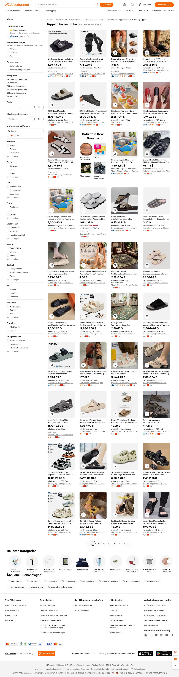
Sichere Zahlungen (47, 605)
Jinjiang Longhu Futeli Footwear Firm (93, 431)
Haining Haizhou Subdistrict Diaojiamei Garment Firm (156, 171)
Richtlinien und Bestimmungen (52, 633)
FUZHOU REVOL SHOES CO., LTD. (93, 74)
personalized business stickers (62, 587)
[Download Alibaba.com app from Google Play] (165, 653)
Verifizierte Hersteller (83, 605)
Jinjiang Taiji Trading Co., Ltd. (91, 334)
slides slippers (16, 581)
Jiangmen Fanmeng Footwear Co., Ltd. (156, 283)
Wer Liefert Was (127, 665)
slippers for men (37, 587)
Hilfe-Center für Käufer (119, 605)
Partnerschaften (151, 625)
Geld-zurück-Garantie (49, 610)
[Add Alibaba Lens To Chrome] (46, 653)
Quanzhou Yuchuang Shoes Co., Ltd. (61, 74)
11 (124, 543)
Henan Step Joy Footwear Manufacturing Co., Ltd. (124, 228)
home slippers (34, 581)
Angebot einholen (82, 610)
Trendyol (115, 665)
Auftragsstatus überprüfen (155, 615)
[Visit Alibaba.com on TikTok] (172, 635)
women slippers (88, 581)
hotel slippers (52, 581)
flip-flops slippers (17, 587)
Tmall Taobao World (74, 665)
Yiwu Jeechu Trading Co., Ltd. (91, 383)
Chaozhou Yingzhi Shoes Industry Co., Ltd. (93, 283)
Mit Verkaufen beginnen (154, 610)
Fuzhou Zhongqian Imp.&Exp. (123, 74)
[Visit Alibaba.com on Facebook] (145, 635)
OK (39, 107)
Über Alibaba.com (13, 600)
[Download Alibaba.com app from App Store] (145, 653)
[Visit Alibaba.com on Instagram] (161, 635)
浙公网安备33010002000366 (132, 673)
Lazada (87, 665)
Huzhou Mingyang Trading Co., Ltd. (61, 283)
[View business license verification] (113, 673)
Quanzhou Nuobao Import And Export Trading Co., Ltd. (93, 234)
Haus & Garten (61, 19)
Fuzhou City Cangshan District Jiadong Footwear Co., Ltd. (61, 174)
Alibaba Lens (10, 653)
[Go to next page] (130, 543)
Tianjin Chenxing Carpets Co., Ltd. (124, 171)
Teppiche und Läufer (94, 19)
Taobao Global (98, 665)
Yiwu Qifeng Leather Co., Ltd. (155, 383)
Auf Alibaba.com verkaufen (155, 605)
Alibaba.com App (127, 653)
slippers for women (133, 581)
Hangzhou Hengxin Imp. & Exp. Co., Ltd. (156, 228)
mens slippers (70, 581)
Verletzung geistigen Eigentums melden (122, 626)
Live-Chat (114, 610)
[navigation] (25, 282)
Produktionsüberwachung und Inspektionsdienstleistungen (52, 626)
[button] (97, 4)
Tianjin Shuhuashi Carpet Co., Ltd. (124, 285)
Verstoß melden (116, 633)
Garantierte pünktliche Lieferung (53, 615)
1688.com (60, 665)
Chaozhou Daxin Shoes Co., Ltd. (156, 70)
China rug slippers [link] (139, 19)
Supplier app (77, 653)
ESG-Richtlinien (11, 615)
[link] (175, 652)
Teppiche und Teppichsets (117, 19)
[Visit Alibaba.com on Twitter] (156, 635)
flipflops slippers (153, 581)
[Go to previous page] (88, 543)
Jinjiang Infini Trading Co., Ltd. (60, 334)
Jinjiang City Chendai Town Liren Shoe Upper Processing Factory (124, 431)
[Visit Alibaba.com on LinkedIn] (151, 635)
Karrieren (9, 620)
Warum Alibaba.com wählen (16, 605)
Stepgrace (115, 122)
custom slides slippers (110, 581)
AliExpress (50, 665)
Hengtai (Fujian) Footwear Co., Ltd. (61, 122)
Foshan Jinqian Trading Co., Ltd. (124, 334)
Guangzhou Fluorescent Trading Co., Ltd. (93, 483)
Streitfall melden (116, 615)
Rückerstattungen (117, 620)
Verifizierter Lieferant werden (156, 620)
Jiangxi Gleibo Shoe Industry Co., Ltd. (156, 122)
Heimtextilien (76, 19)
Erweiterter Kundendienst (50, 620)
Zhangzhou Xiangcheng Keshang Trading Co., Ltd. (61, 435)
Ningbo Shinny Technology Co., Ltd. (61, 228)
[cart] (133, 5)
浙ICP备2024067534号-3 (156, 673)
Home (49, 19)
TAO (107, 665)
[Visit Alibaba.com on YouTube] (166, 635)
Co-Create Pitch (12, 610)
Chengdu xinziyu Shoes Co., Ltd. (92, 122)
